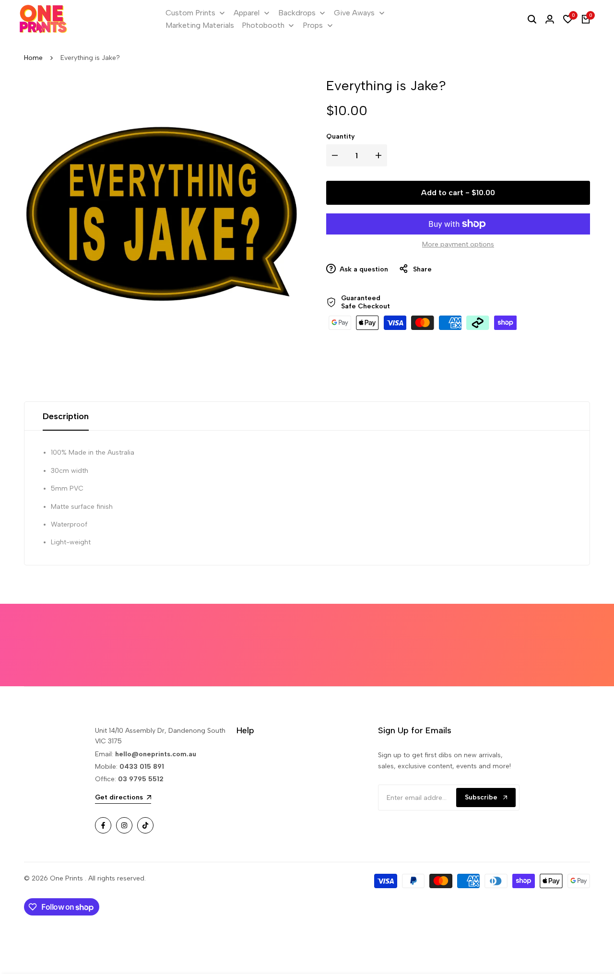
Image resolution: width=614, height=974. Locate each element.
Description (66, 416)
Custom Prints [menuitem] (190, 12)
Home (33, 58)
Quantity (340, 136)
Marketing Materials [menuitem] (199, 25)
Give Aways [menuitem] (354, 12)
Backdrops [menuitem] (297, 12)
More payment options (458, 244)
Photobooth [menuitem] (263, 25)
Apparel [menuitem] (247, 12)
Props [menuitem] (313, 25)
